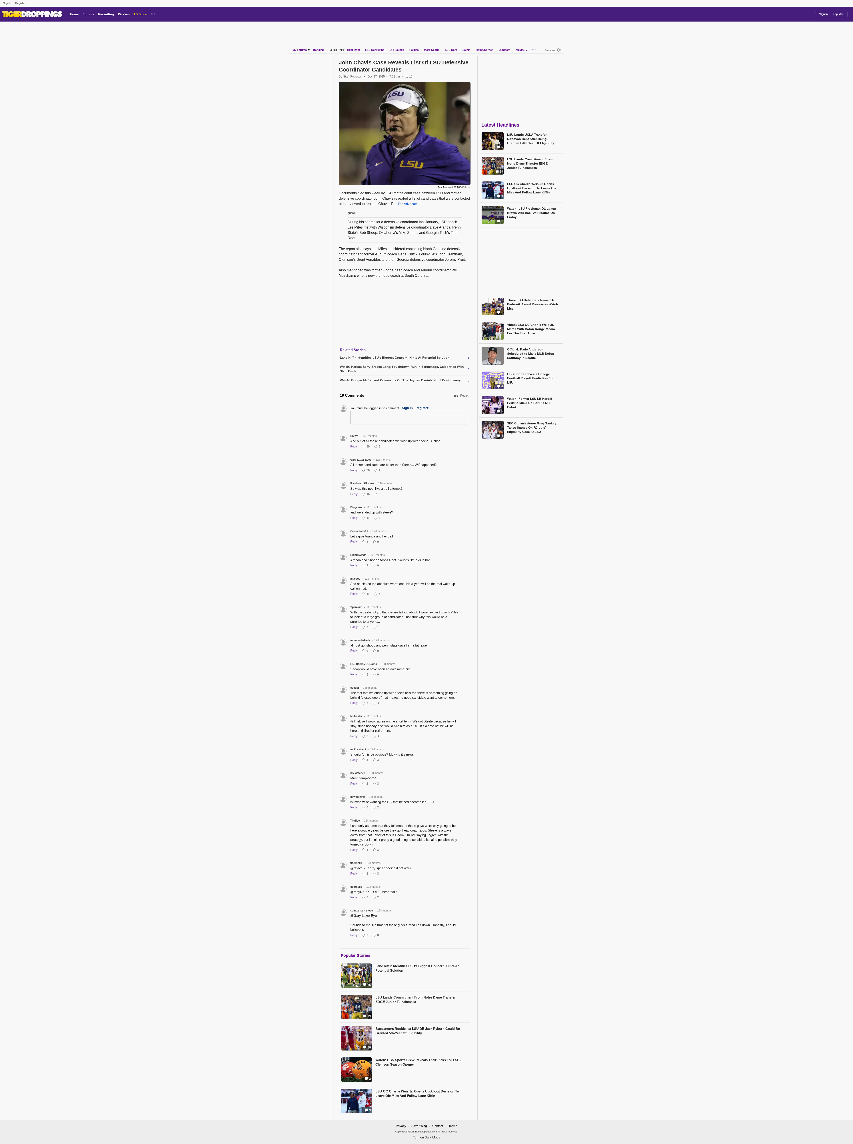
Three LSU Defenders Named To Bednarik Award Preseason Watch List (532, 304)
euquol (354, 687)
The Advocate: (408, 204)
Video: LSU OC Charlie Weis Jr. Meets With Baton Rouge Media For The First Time (531, 329)
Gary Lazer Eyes (360, 459)
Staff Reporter (352, 76)
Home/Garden (484, 50)
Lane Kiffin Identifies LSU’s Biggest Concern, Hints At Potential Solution (417, 968)
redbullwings (358, 555)
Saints (466, 50)
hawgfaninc (357, 796)
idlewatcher (357, 773)
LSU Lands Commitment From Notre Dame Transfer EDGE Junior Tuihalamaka (415, 999)
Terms (452, 1126)
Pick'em (124, 14)
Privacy (401, 1126)
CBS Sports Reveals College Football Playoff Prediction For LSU (530, 378)
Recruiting (106, 14)
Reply (354, 446)
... (153, 13)
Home (74, 14)
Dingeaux (356, 507)
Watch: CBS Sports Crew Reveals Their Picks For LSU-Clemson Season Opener (418, 1062)
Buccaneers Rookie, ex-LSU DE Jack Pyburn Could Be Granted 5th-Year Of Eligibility (417, 1031)
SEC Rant (451, 50)
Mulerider (356, 716)
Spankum (356, 607)
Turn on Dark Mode (426, 1137)
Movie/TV (521, 50)
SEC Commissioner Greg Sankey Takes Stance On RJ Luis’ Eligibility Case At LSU (531, 428)
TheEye (355, 820)
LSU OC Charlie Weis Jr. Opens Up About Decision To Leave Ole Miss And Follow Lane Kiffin (417, 1093)
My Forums (300, 50)
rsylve (354, 436)
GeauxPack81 (359, 531)
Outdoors (504, 50)
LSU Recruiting (374, 50)
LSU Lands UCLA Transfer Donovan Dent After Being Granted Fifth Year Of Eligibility (530, 139)
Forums (88, 14)
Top (456, 395)
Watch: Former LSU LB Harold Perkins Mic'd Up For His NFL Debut (529, 403)
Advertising (419, 1126)
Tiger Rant (353, 50)
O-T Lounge (397, 50)
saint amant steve (361, 910)
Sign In (7, 3)
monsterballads (360, 640)
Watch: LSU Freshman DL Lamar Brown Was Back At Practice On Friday (531, 213)
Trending (318, 50)
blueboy (355, 578)
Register (20, 3)
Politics (414, 50)
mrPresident (358, 749)
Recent (464, 395)
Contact (437, 1126)
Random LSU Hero (362, 483)
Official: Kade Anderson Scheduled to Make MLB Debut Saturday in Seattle (530, 354)
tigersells (356, 863)
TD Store (140, 14)
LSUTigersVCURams (363, 664)
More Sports (432, 50)
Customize (550, 50)
